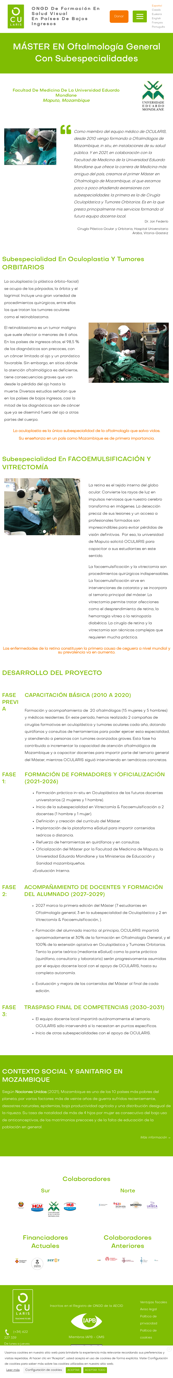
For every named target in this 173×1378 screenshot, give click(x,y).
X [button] (169, 1349)
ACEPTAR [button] (74, 1370)
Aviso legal (148, 1309)
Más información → (155, 1137)
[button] (119, 16)
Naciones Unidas (31, 1092)
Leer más (13, 1370)
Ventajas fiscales (153, 1302)
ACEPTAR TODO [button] (95, 1370)
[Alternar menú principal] (140, 17)
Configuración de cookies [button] (43, 1370)
